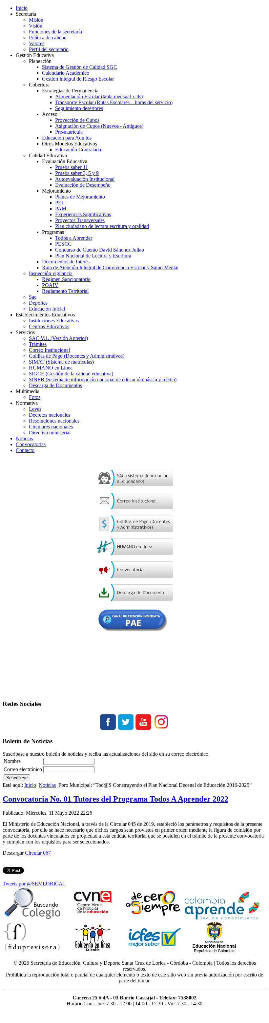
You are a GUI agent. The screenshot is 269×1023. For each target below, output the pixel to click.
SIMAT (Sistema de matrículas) (61, 362)
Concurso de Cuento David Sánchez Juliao (99, 250)
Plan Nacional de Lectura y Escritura (93, 255)
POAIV (50, 285)
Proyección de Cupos (77, 120)
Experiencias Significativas (83, 214)
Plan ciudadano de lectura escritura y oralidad (102, 226)
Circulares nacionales (51, 426)
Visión (35, 25)
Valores (36, 43)
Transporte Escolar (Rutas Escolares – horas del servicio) (114, 102)
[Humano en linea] (134, 553)
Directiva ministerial (50, 432)
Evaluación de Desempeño (83, 185)
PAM (60, 208)
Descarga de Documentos (55, 385)
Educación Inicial (47, 309)
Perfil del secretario (49, 49)
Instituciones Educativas (54, 320)
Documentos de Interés (66, 261)
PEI (59, 202)
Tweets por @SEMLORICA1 (34, 883)
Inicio (22, 8)
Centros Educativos (49, 326)
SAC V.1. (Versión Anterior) (58, 338)
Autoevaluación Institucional (84, 179)
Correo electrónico (23, 769)
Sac (32, 297)
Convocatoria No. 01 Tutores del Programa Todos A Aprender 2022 (115, 799)
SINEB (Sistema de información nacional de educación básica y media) (102, 379)
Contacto (25, 450)
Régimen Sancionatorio (66, 279)
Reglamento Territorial (65, 291)
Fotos (34, 397)
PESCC (63, 244)
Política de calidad (48, 37)
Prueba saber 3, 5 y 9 (77, 173)
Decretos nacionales (49, 415)
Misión (36, 20)
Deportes (38, 303)
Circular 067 (38, 853)
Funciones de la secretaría (55, 31)
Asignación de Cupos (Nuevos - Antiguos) (99, 126)
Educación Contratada (78, 149)
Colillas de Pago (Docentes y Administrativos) (76, 356)
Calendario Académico (65, 73)
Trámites (38, 344)
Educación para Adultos (67, 138)
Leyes (35, 409)
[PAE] (134, 635)
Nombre (12, 761)
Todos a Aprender (73, 238)
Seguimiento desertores (79, 108)
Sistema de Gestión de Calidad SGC (79, 67)
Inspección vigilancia (50, 273)
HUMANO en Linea (50, 367)
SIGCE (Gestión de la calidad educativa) (71, 373)
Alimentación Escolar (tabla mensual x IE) (99, 96)
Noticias (24, 438)
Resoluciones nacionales (54, 421)
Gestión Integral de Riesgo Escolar (78, 79)
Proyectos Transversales (80, 220)
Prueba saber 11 (71, 167)
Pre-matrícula (69, 132)
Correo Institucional (49, 350)
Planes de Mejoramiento (80, 196)
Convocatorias (31, 444)
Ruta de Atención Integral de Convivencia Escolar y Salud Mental (110, 267)
